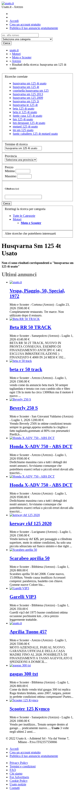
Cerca (6, 43)
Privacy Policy (19, 762)
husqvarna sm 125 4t (26, 87)
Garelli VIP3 (23, 596)
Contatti (15, 788)
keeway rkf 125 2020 (31, 523)
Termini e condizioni (23, 766)
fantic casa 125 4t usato (27, 115)
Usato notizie (18, 784)
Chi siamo (16, 773)
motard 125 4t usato (25, 126)
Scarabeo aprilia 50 (30, 558)
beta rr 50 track (26, 369)
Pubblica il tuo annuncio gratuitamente (34, 28)
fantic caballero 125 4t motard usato (35, 133)
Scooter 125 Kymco (30, 708)
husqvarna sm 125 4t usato (29, 83)
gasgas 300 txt (24, 673)
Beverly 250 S (24, 407)
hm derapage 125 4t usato (29, 123)
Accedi (14, 21)
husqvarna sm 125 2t (26, 101)
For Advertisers (19, 777)
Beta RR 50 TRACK (30, 327)
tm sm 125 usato (23, 130)
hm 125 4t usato (23, 119)
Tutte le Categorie (24, 215)
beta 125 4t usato (23, 108)
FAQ (13, 770)
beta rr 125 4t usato (25, 112)
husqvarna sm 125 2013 (28, 94)
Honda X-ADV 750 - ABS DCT (41, 446)
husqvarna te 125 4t (25, 105)
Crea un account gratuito (25, 24)
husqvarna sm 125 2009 (28, 97)
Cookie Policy (19, 780)
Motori (17, 219)
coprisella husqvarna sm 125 (31, 90)
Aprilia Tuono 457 (28, 631)
